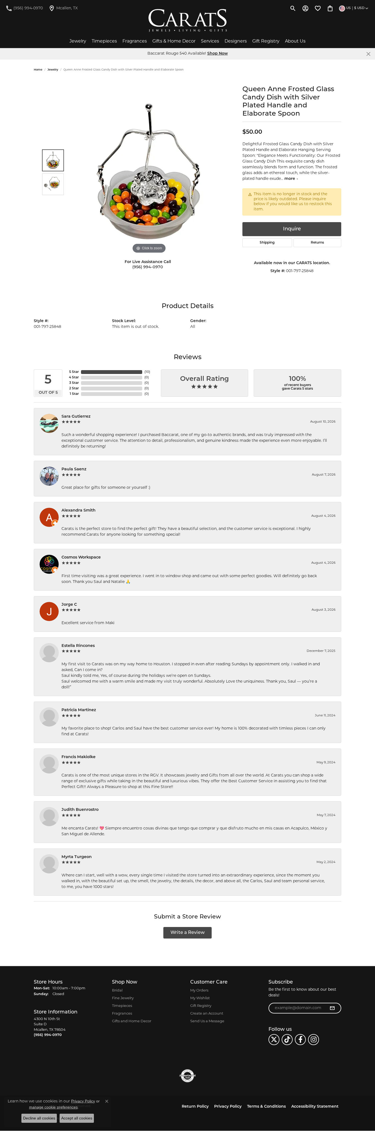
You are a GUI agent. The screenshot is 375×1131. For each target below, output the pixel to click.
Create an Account (206, 1013)
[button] (293, 8)
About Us (295, 41)
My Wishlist (200, 998)
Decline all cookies (39, 1118)
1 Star (74, 394)
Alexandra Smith (78, 511)
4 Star (74, 377)
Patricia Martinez (78, 710)
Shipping (267, 242)
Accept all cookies (76, 1118)
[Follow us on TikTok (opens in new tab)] (287, 1039)
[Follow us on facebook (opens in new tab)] (300, 1039)
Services (210, 41)
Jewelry (77, 41)
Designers (236, 41)
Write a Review (187, 933)
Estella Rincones (78, 646)
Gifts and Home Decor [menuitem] (131, 1021)
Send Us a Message (207, 1021)
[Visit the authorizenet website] (187, 1076)
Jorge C (69, 605)
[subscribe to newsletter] (332, 1008)
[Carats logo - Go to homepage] (188, 20)
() (147, 372)
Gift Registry (265, 41)
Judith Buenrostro (80, 810)
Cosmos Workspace (81, 557)
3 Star (74, 383)
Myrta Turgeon (76, 857)
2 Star (74, 388)
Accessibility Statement (314, 1107)
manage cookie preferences (53, 1107)
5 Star (74, 372)
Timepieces (104, 41)
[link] (24, 8)
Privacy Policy (228, 1107)
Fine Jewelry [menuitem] (123, 998)
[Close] (368, 54)
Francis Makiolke (78, 757)
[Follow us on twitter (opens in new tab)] (273, 1039)
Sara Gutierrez (76, 417)
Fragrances (134, 41)
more (290, 179)
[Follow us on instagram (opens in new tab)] (313, 1039)
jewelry (52, 69)
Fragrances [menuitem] (122, 1013)
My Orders (199, 990)
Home (38, 69)
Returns (317, 242)
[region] (149, 172)
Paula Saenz (73, 469)
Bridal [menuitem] (117, 990)
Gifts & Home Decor (173, 41)
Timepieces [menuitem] (122, 1006)
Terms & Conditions (266, 1107)
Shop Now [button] (217, 54)
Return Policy (195, 1107)
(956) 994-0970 (147, 267)
